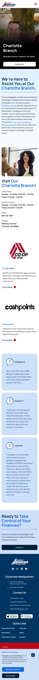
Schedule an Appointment (18, 602)
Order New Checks (9, 637)
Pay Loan (23, 628)
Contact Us (19, 64)
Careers (23, 637)
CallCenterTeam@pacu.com (19, 609)
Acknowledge (10, 676)
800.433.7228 (25, 605)
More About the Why (13, 669)
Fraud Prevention (8, 628)
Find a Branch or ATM (16, 598)
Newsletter (6, 633)
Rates (22, 633)
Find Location (7, 287)
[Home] (8, 4)
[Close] (33, 655)
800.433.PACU (14, 605)
